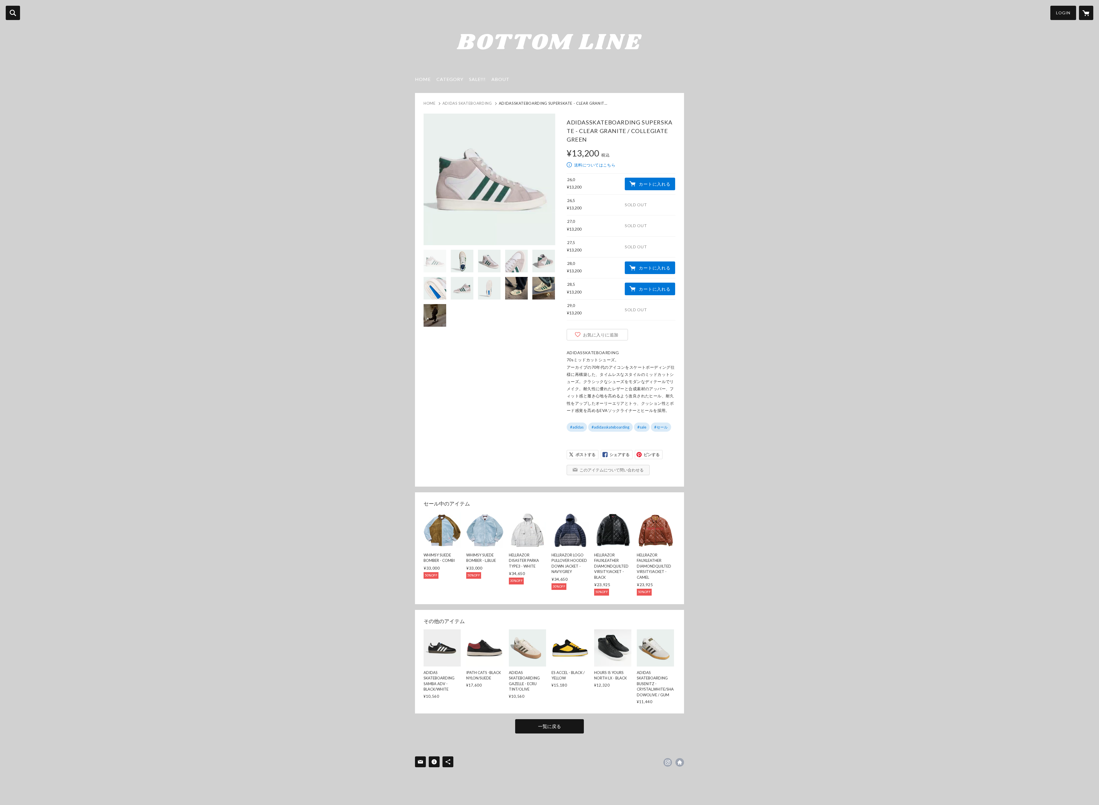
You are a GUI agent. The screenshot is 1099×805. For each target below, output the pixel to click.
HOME (423, 79)
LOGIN (1063, 12)
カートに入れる (654, 184)
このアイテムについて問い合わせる (612, 469)
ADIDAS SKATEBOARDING (467, 103)
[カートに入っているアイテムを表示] (1086, 13)
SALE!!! (477, 79)
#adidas (577, 427)
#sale (641, 427)
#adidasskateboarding (610, 427)
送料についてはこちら (594, 164)
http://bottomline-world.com (679, 762)
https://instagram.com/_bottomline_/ (667, 762)
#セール (661, 427)
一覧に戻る (549, 726)
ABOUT (500, 79)
